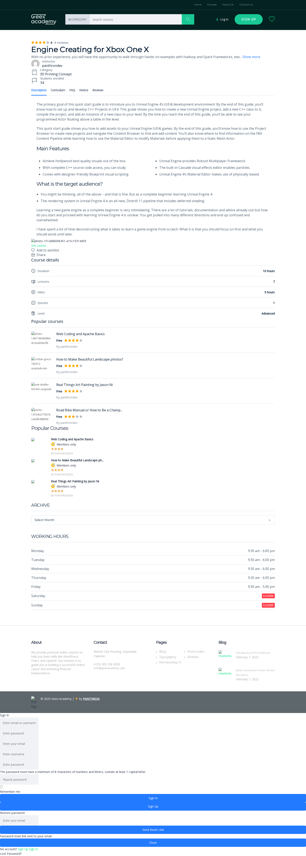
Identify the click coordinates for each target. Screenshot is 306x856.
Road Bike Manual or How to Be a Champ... (89, 410)
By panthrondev (67, 346)
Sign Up (23, 849)
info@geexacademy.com (109, 668)
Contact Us (246, 4)
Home (197, 4)
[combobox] (153, 520)
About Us (228, 4)
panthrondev (52, 65)
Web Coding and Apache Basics (80, 334)
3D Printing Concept (56, 74)
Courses (211, 4)
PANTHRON (91, 699)
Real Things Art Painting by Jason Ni (84, 384)
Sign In (33, 849)
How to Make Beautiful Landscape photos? (89, 359)
